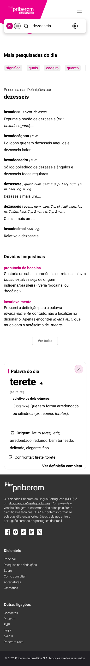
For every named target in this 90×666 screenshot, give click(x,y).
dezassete (12, 184)
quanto (73, 68)
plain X (8, 636)
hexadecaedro (16, 160)
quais (33, 68)
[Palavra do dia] (78, 369)
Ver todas (45, 341)
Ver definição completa (62, 466)
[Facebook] (7, 534)
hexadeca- (13, 111)
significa (13, 68)
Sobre (8, 571)
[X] (39, 534)
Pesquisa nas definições (20, 565)
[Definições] (75, 26)
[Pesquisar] (26, 26)
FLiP (7, 625)
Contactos (11, 613)
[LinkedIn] (31, 534)
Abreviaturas (12, 582)
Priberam (10, 619)
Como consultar (15, 576)
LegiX (8, 630)
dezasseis (12, 206)
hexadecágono (16, 136)
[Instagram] (15, 534)
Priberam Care (13, 642)
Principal (10, 559)
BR (17, 25)
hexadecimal (15, 228)
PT (10, 25)
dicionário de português (29, 503)
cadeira (52, 68)
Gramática (11, 588)
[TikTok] (23, 534)
